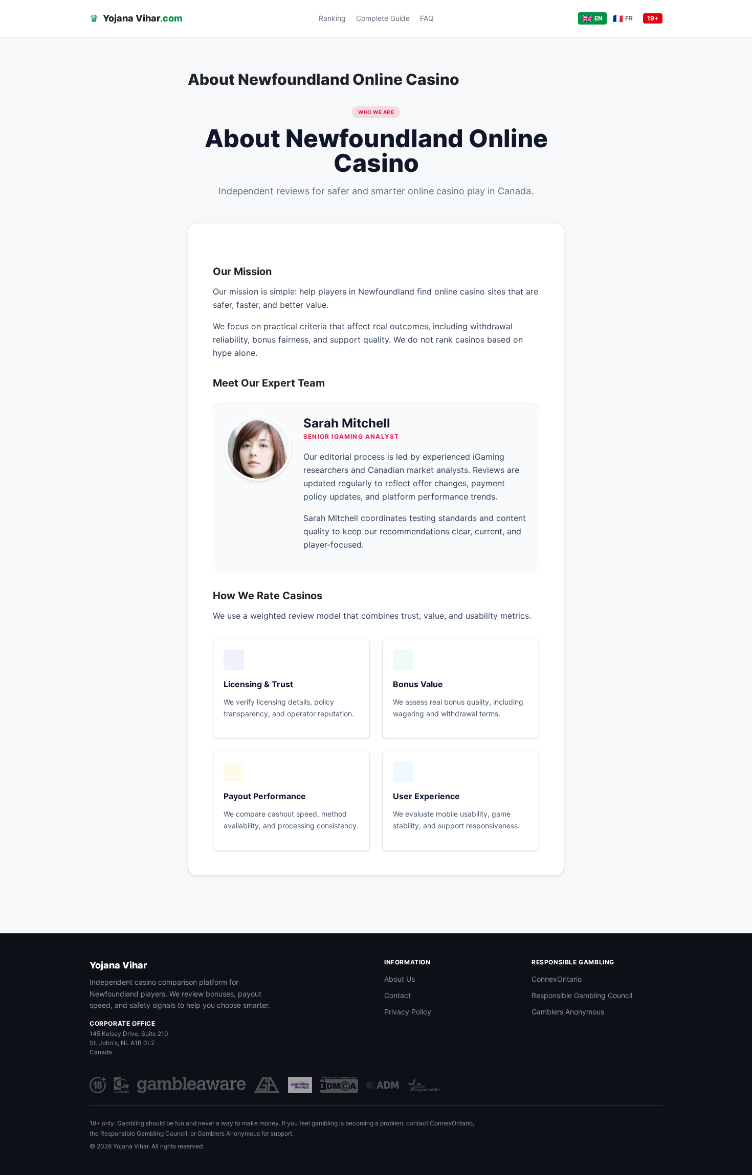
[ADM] (382, 1085)
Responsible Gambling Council (582, 995)
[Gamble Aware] (191, 1085)
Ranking (332, 18)
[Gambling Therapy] (300, 1085)
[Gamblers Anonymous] (267, 1085)
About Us (399, 979)
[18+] (98, 1085)
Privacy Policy (407, 1011)
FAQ (427, 18)
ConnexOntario (557, 979)
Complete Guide (383, 18)
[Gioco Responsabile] (423, 1085)
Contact (397, 995)
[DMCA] (339, 1085)
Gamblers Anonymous (568, 1011)
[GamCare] (121, 1085)
